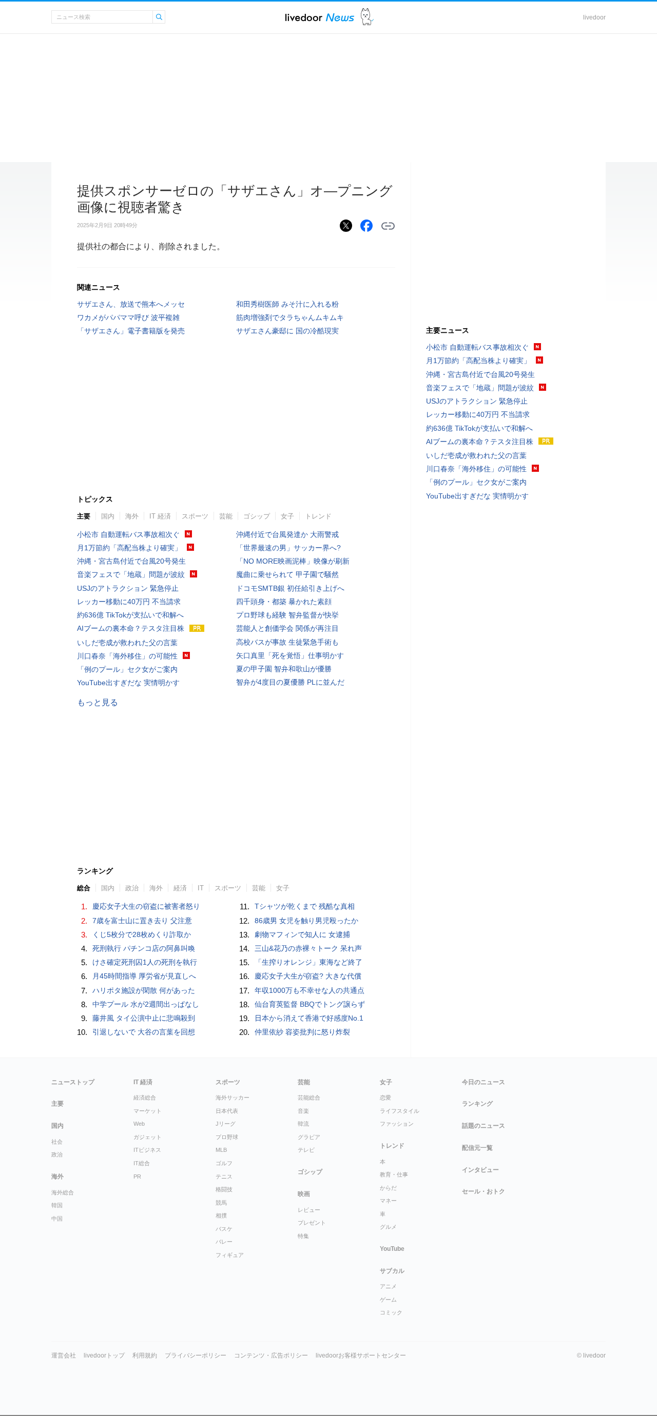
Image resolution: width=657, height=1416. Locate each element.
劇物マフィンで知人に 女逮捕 (302, 934)
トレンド (318, 516)
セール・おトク (483, 1191)
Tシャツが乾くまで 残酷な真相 (305, 906)
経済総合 (144, 1097)
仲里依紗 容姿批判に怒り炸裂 (302, 1032)
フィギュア (230, 1255)
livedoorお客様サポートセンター (361, 1355)
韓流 (303, 1124)
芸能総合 (309, 1097)
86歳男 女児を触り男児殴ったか (306, 920)
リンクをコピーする (388, 226)
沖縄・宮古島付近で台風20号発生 (131, 561)
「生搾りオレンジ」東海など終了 (308, 962)
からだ (388, 1188)
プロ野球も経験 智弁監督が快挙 (287, 615)
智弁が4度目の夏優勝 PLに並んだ (290, 682)
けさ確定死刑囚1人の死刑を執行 (144, 962)
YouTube (392, 1248)
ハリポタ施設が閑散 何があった (143, 990)
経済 (180, 888)
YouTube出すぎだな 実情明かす (128, 683)
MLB (221, 1150)
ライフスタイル (399, 1111)
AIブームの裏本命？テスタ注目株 (130, 628)
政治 (132, 888)
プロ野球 (227, 1137)
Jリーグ (226, 1124)
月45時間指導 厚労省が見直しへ (144, 976)
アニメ (388, 1286)
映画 (304, 1194)
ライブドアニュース (319, 17)
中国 (57, 1218)
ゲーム (388, 1300)
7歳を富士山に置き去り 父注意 (142, 920)
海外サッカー (232, 1097)
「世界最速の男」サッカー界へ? (288, 548)
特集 (303, 1236)
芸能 (226, 516)
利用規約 (144, 1355)
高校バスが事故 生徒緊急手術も (287, 642)
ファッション (397, 1124)
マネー (388, 1201)
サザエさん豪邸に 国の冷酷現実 (287, 331)
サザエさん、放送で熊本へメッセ (131, 304)
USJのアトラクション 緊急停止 (128, 588)
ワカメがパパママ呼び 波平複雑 (128, 317)
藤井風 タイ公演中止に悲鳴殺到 (143, 1018)
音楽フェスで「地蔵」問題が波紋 (131, 574)
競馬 (221, 1203)
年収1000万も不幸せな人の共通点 (309, 990)
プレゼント (312, 1223)
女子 (287, 516)
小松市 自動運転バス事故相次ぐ (128, 534)
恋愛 (385, 1097)
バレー (224, 1242)
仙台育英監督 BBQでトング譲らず (310, 1004)
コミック (391, 1312)
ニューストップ (72, 1082)
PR (137, 1176)
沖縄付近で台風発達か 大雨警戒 (287, 534)
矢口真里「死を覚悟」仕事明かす (290, 655)
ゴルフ (224, 1163)
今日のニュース (483, 1082)
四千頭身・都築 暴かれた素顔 (284, 601)
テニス (224, 1176)
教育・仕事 (394, 1174)
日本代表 (227, 1111)
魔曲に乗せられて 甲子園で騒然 (287, 574)
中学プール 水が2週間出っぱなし (145, 1004)
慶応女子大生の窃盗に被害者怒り (146, 906)
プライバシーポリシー (195, 1355)
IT (201, 888)
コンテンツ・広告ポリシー (271, 1355)
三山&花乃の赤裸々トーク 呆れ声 (308, 948)
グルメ (388, 1227)
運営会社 (63, 1355)
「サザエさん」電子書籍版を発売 (131, 331)
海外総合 (62, 1192)
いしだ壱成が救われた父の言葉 (127, 643)
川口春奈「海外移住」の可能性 (127, 656)
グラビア (309, 1137)
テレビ (306, 1150)
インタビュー (480, 1169)
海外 (132, 516)
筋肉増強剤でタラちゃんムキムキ (290, 317)
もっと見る (97, 702)
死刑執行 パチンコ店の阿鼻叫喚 (143, 948)
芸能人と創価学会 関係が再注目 (287, 628)
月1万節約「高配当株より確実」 (129, 548)
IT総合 (141, 1163)
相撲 (221, 1215)
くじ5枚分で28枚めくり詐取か (141, 934)
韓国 (57, 1205)
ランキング (477, 1103)
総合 (83, 888)
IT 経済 (160, 516)
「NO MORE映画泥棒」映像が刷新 (293, 561)
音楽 (303, 1111)
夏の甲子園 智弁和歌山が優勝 (284, 669)
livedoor (594, 17)
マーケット (147, 1111)
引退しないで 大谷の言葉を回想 (143, 1032)
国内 (107, 516)
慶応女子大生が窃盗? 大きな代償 (308, 976)
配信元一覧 (477, 1147)
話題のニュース (483, 1125)
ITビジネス (147, 1150)
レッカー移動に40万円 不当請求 (129, 601)
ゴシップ (256, 516)
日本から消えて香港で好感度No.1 (309, 1018)
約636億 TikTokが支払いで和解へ (130, 615)
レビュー (309, 1210)
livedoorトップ (104, 1355)
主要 (83, 516)
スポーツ (195, 516)
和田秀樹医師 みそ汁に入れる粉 (287, 304)
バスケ (224, 1229)
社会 (57, 1142)
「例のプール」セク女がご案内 (127, 669)
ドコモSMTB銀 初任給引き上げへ (290, 588)
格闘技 (224, 1189)
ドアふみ (367, 17)
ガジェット (147, 1137)
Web (139, 1124)
